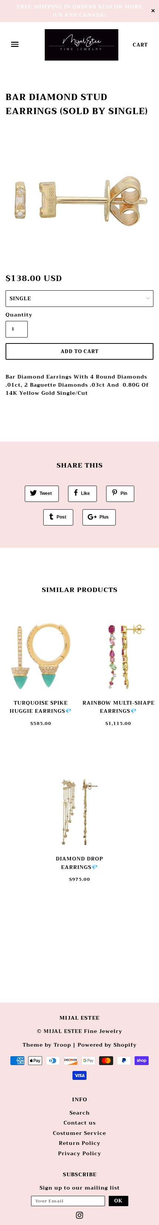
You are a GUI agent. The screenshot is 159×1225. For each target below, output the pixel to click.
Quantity (17, 315)
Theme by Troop (47, 1044)
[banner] (81, 45)
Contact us (80, 1122)
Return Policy (80, 1143)
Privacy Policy (79, 1153)
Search (80, 1112)
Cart (140, 45)
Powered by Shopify (107, 1044)
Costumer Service (79, 1133)
